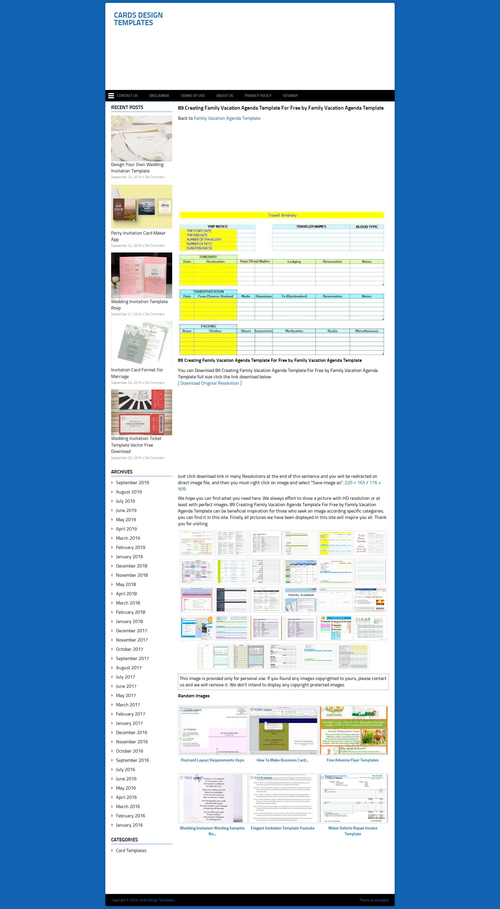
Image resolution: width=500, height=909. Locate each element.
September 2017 (132, 658)
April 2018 (126, 593)
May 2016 (126, 788)
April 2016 (126, 797)
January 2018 (129, 621)
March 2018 (128, 603)
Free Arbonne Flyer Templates (353, 760)
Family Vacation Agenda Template (227, 118)
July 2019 (125, 501)
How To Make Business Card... (282, 760)
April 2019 (126, 529)
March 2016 (128, 806)
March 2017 (128, 704)
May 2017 (126, 695)
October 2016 (129, 751)
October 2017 (129, 649)
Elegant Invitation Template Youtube (283, 828)
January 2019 (129, 556)
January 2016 (129, 825)
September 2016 (132, 760)
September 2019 (132, 482)
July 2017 (125, 677)
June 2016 (126, 778)
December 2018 (131, 566)
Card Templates (131, 850)
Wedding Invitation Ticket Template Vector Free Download (136, 445)
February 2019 (130, 547)
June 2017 (126, 686)
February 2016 (130, 815)
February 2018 (130, 612)
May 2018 (126, 584)
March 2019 (128, 538)
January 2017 (129, 723)
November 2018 (132, 575)
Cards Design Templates (138, 19)
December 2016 (131, 732)
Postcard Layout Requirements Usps (212, 760)
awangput (381, 900)
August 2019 (129, 492)
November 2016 (132, 741)
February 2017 (130, 714)
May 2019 (126, 519)
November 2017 (132, 640)
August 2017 (129, 667)
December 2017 (131, 630)
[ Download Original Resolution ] (210, 383)
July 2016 (125, 769)
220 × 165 (355, 482)
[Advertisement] (253, 72)
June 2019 (126, 510)
